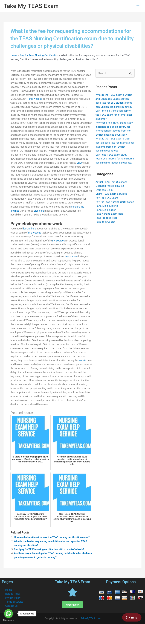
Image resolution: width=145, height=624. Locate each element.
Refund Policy (12, 593)
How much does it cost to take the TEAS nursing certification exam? (52, 537)
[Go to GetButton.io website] (8, 620)
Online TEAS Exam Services (111, 193)
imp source (71, 256)
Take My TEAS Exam (31, 5)
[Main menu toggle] (138, 6)
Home (13, 55)
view (79, 162)
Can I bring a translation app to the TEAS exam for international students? (113, 114)
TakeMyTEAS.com (90, 618)
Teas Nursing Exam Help (109, 213)
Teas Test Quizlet (105, 221)
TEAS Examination (105, 209)
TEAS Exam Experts (106, 205)
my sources (58, 240)
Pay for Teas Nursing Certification (39, 55)
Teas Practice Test (106, 217)
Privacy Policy (13, 597)
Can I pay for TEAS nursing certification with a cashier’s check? (49, 549)
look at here (29, 228)
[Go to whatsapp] (8, 613)
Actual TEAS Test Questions (111, 181)
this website (35, 98)
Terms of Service (14, 601)
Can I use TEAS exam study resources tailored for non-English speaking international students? (114, 158)
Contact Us (11, 605)
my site (82, 360)
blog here (39, 210)
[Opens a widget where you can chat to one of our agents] (131, 617)
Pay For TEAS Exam (106, 197)
